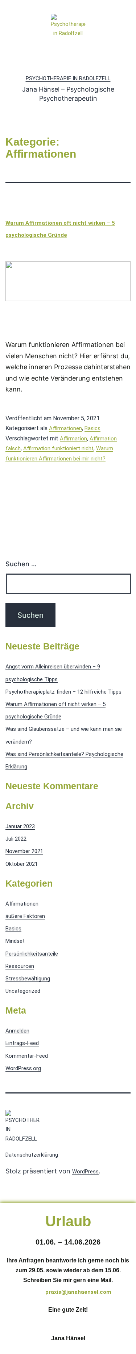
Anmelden (17, 1030)
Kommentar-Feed (26, 1056)
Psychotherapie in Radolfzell (68, 78)
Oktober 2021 (21, 864)
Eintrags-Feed (22, 1043)
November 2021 (24, 851)
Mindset (15, 941)
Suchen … (21, 564)
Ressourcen (19, 966)
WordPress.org (23, 1068)
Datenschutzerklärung (31, 1155)
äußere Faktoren (25, 916)
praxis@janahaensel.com (78, 1292)
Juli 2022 (15, 839)
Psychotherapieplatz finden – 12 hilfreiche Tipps (63, 691)
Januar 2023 (20, 826)
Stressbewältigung (27, 978)
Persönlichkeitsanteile (31, 953)
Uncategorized (22, 991)
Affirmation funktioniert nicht (58, 448)
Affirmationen (65, 428)
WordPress (85, 1171)
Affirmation (73, 438)
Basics (92, 428)
